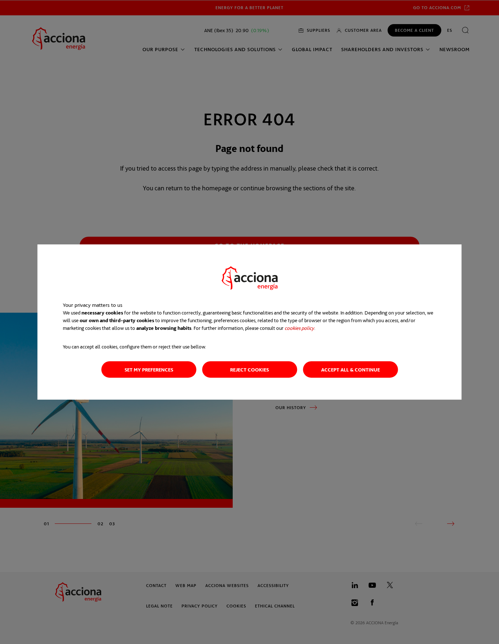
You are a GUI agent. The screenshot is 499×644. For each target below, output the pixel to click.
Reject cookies (249, 369)
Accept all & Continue (350, 369)
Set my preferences (149, 369)
